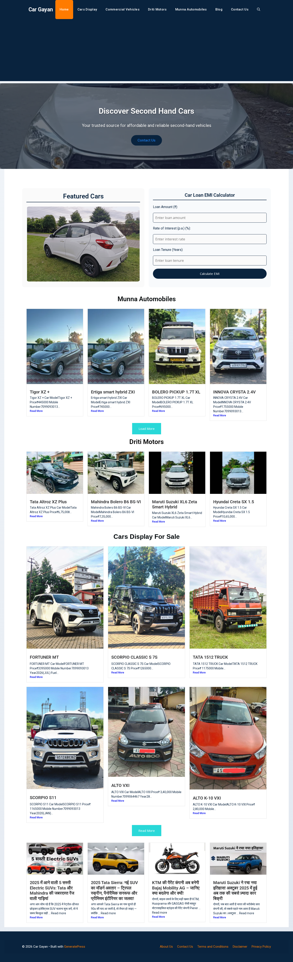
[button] (258, 9)
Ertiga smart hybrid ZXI (113, 392)
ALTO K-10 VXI (207, 798)
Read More (36, 411)
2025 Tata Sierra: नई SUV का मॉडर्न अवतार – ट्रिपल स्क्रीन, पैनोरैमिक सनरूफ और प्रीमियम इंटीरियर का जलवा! (114, 890)
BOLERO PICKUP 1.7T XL (176, 392)
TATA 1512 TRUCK (210, 657)
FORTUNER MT (44, 657)
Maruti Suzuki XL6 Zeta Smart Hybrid (174, 504)
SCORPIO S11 (43, 797)
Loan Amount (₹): (165, 207)
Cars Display (87, 9)
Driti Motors (157, 9)
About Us (166, 947)
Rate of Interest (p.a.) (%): (172, 228)
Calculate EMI (210, 273)
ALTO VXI (120, 785)
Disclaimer (240, 947)
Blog (218, 9)
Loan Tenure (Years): (168, 250)
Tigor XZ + (40, 392)
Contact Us (239, 9)
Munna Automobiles (191, 9)
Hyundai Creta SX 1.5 (233, 501)
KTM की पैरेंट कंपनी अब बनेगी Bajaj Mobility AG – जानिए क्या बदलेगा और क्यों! (175, 888)
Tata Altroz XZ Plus (48, 501)
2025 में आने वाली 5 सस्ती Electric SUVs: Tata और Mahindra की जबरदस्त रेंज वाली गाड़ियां (52, 890)
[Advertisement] (146, 51)
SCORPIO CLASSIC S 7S (134, 657)
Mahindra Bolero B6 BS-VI (116, 501)
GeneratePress (74, 947)
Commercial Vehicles (122, 9)
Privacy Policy (261, 947)
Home (64, 9)
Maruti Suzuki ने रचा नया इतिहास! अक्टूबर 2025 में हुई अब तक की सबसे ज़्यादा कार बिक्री (235, 890)
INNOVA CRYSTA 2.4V (234, 392)
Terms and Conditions (212, 947)
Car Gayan (41, 9)
